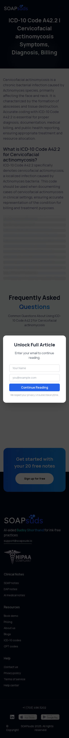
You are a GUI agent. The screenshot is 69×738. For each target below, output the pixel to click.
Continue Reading (34, 387)
